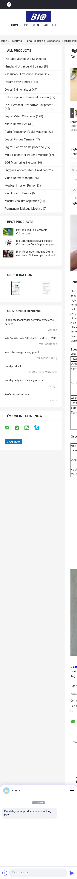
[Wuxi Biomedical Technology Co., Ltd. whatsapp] (19, 428)
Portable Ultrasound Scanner (24, 59)
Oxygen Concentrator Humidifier (26, 170)
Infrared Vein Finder (17, 82)
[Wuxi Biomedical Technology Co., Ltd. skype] (39, 428)
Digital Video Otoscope (20, 116)
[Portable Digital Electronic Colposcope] (8, 231)
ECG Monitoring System (20, 162)
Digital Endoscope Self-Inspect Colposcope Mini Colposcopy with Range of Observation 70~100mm (36, 244)
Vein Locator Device (18, 193)
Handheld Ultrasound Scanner (24, 66)
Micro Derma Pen (16, 124)
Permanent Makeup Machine (23, 208)
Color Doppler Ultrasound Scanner (27, 97)
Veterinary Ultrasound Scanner (24, 74)
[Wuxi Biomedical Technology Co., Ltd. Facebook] (9, 4)
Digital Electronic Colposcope (42, 40)
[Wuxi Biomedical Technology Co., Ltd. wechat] (29, 428)
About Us (50, 25)
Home (15, 25)
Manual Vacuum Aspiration (22, 201)
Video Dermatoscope (19, 178)
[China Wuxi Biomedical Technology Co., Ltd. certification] (15, 288)
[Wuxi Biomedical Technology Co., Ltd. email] (9, 428)
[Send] (72, 873)
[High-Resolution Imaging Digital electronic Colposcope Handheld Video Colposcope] (8, 253)
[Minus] (72, 790)
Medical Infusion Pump (20, 185)
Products (31, 25)
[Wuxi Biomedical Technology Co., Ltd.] (38, 16)
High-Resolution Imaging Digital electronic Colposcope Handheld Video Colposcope (35, 255)
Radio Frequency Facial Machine (26, 132)
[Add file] (4, 873)
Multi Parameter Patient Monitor (26, 155)
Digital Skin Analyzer (18, 89)
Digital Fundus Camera (19, 139)
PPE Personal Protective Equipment (29, 105)
